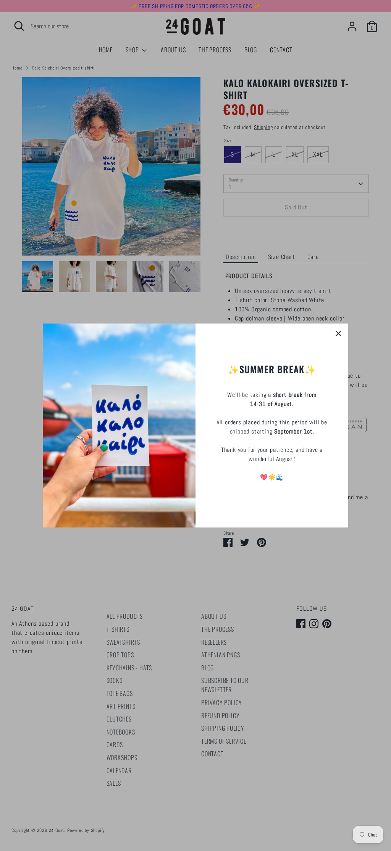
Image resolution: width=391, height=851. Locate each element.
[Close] (338, 333)
